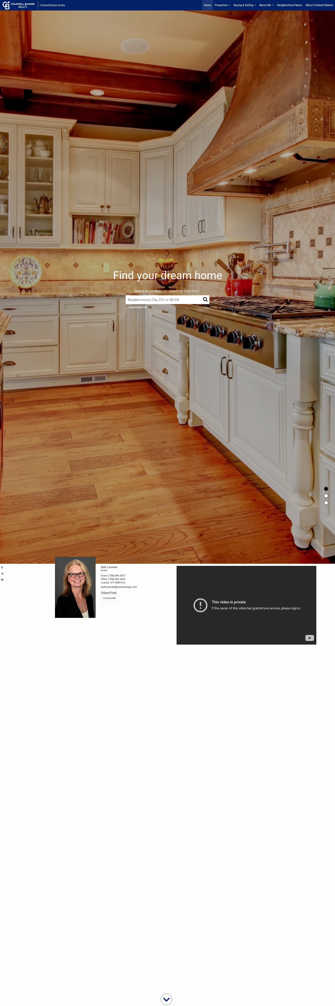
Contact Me (109, 598)
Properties (223, 6)
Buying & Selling (245, 6)
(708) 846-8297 (116, 575)
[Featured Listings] (326, 496)
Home (207, 5)
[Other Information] (326, 503)
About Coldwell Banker (319, 5)
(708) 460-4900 (116, 579)
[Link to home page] (20, 5)
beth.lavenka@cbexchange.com (119, 587)
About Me (266, 6)
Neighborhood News (289, 5)
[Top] (326, 489)
